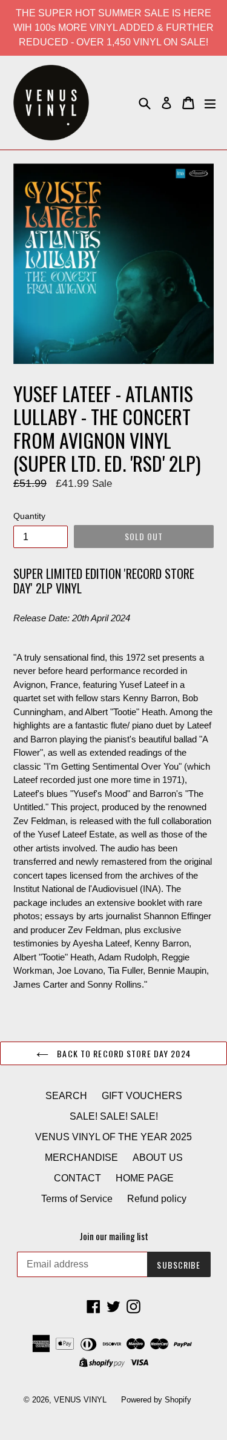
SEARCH (66, 1096)
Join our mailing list (113, 1235)
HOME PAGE (145, 1178)
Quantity (29, 516)
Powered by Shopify (156, 1399)
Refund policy (156, 1199)
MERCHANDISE (81, 1157)
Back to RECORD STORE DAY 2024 (122, 1053)
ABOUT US (158, 1157)
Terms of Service (77, 1199)
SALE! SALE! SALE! (114, 1116)
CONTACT (77, 1178)
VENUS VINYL (80, 1399)
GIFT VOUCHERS (142, 1096)
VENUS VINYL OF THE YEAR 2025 (113, 1137)
